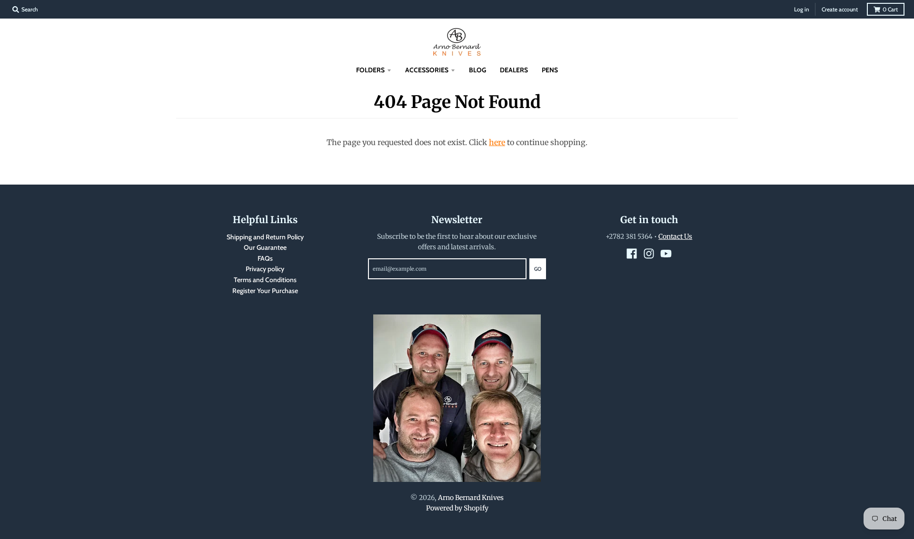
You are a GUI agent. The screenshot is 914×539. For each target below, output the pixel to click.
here (497, 142)
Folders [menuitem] (370, 70)
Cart (890, 9)
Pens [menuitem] (550, 70)
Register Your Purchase (265, 290)
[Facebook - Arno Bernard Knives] (631, 253)
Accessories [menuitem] (426, 70)
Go (537, 268)
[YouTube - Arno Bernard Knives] (666, 253)
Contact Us (675, 236)
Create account (840, 9)
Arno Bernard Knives (471, 497)
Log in (801, 9)
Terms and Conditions (265, 279)
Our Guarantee (265, 247)
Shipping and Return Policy (265, 237)
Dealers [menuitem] (514, 70)
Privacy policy (265, 269)
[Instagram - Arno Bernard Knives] (649, 253)
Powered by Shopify (457, 508)
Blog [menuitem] (477, 70)
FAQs (265, 258)
